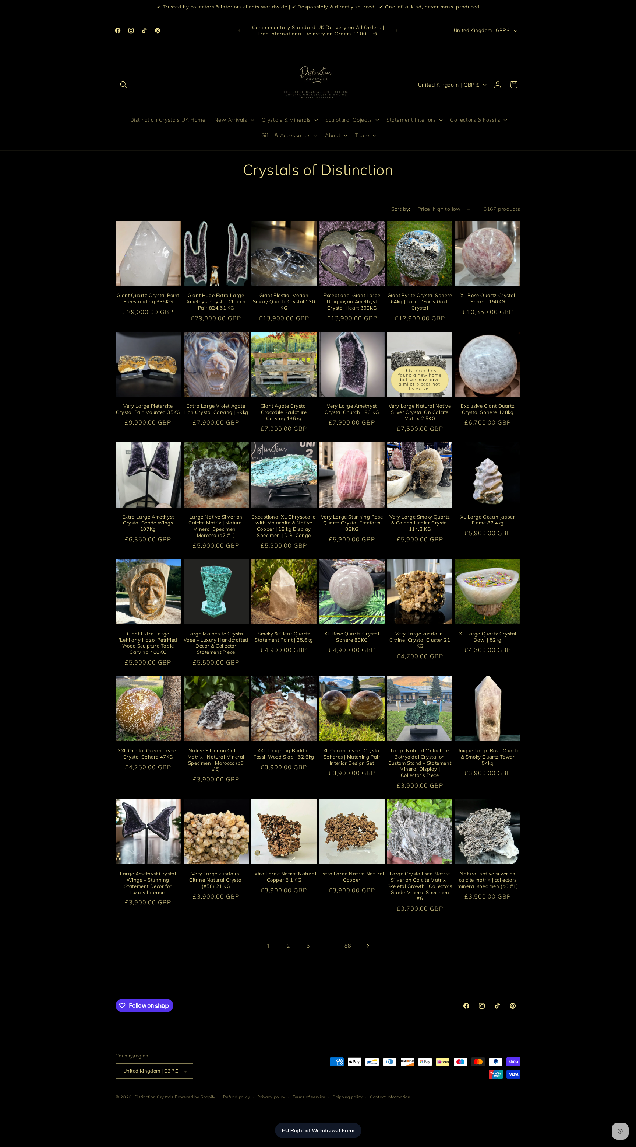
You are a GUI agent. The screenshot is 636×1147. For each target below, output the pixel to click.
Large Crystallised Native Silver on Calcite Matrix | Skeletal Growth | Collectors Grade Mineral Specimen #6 (420, 886)
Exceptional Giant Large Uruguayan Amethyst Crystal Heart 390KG (352, 301)
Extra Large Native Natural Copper (351, 877)
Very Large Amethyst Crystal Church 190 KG (352, 409)
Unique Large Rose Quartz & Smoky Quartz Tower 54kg (487, 756)
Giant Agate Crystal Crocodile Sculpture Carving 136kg (284, 412)
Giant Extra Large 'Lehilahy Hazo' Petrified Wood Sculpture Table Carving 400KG (148, 642)
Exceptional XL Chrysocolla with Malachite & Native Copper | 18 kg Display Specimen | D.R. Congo (284, 525)
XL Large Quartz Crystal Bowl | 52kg (487, 636)
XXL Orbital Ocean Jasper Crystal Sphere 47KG (148, 753)
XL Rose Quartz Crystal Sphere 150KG (487, 298)
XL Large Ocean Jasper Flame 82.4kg (487, 519)
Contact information (390, 1096)
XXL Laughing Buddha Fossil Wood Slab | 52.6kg (284, 753)
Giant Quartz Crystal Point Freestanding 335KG (148, 298)
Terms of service (309, 1096)
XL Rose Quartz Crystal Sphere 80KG (351, 636)
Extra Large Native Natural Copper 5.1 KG (284, 877)
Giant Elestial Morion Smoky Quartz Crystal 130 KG (284, 301)
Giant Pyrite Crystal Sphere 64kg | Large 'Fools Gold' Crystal (420, 301)
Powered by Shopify (195, 1096)
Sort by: (400, 209)
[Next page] (368, 946)
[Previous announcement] (240, 31)
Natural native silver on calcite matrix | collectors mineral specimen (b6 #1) (487, 880)
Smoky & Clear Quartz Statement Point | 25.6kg (284, 636)
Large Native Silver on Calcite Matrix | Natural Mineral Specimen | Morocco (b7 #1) (215, 525)
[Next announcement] (396, 31)
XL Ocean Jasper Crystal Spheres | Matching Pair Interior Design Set (352, 756)
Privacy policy (271, 1096)
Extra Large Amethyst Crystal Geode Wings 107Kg (148, 522)
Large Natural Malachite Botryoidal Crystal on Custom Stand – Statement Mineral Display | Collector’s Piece (419, 762)
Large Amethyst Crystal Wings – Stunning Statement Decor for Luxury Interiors (148, 883)
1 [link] (268, 945)
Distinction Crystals (154, 1096)
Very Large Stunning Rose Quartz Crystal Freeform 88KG (352, 522)
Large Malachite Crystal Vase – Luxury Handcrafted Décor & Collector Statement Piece (216, 642)
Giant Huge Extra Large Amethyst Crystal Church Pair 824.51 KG (215, 301)
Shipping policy (348, 1096)
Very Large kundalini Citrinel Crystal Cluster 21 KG (420, 639)
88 (347, 945)
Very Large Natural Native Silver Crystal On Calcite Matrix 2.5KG (420, 412)
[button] (124, 85)
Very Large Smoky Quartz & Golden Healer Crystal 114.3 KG (419, 522)
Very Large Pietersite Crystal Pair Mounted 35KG (148, 409)
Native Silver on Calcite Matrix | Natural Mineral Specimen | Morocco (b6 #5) (216, 759)
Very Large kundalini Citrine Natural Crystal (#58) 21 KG (216, 880)
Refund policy (236, 1096)
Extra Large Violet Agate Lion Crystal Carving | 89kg (216, 409)
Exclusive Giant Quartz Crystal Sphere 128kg (488, 409)
